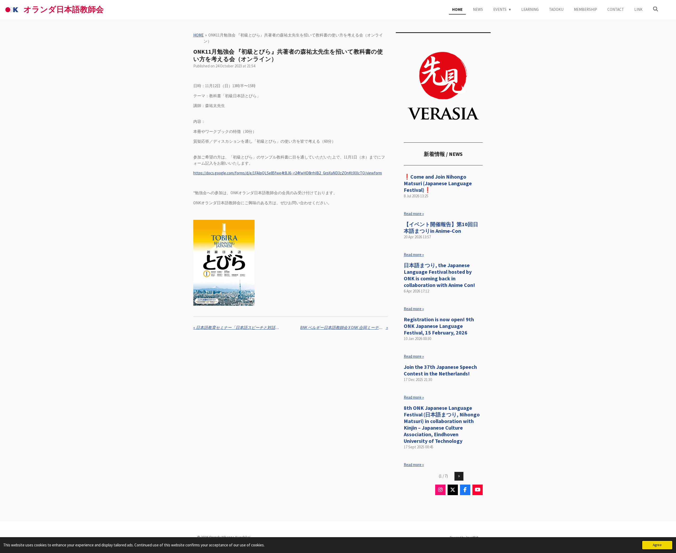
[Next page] (458, 476)
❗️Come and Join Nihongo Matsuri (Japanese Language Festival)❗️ (438, 183)
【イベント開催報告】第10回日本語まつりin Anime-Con (441, 227)
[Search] (655, 9)
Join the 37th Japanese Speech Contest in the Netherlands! (440, 370)
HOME (198, 35)
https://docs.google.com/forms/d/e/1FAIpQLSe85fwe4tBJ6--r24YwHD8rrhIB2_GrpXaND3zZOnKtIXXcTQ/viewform (287, 172)
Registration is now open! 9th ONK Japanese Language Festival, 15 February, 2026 (439, 326)
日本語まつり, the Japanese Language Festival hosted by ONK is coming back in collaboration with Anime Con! (439, 275)
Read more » (414, 213)
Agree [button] (657, 545)
